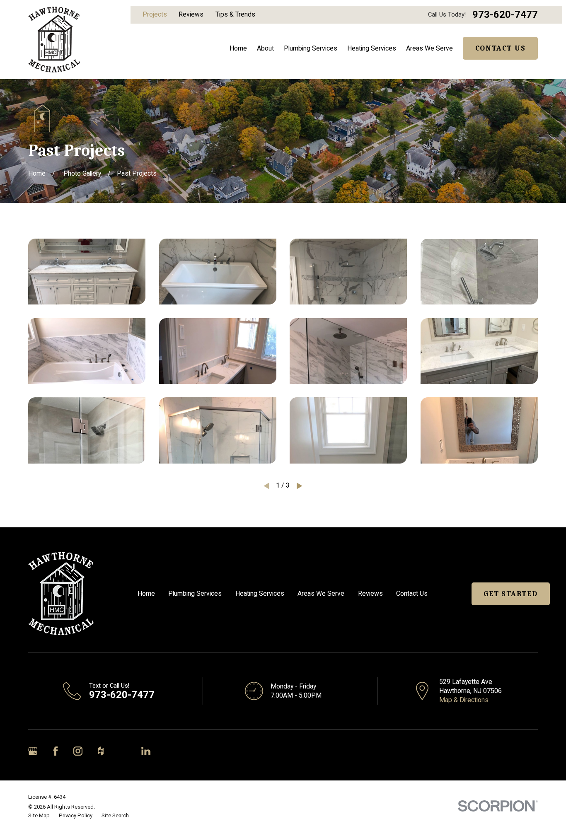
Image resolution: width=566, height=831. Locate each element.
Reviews (191, 14)
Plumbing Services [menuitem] (310, 48)
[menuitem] (39, 815)
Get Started (511, 593)
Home (146, 593)
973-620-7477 (505, 15)
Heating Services (259, 593)
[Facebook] (55, 751)
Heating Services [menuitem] (371, 48)
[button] (86, 271)
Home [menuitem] (238, 48)
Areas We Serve (321, 593)
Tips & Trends (235, 14)
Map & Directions (464, 700)
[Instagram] (77, 751)
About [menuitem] (265, 48)
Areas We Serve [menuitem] (429, 48)
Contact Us (500, 48)
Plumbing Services (195, 593)
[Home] (54, 39)
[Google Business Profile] (32, 751)
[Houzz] (100, 751)
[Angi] (123, 751)
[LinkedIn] (145, 751)
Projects (155, 14)
